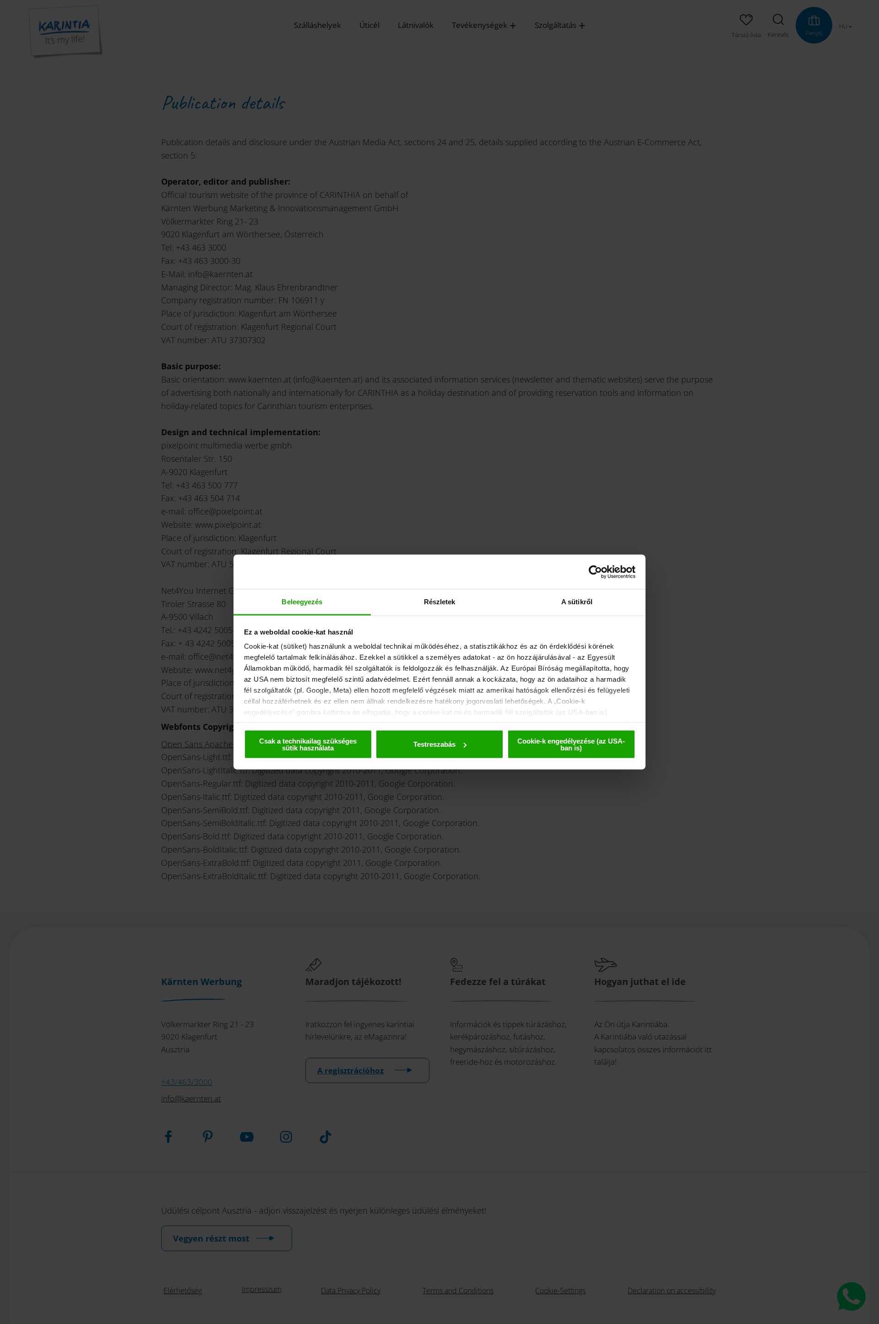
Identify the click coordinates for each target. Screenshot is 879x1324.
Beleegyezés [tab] (302, 602)
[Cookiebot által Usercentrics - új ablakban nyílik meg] (595, 572)
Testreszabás (434, 744)
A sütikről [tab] (576, 602)
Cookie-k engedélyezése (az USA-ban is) (571, 744)
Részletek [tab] (440, 602)
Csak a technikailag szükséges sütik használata (308, 744)
